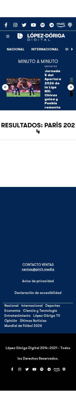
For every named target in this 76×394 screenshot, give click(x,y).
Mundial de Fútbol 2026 (23, 326)
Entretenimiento (17, 316)
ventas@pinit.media (38, 269)
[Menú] (7, 36)
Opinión (10, 321)
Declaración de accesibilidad (38, 293)
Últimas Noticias (33, 321)
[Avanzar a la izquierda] (5, 87)
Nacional (15, 49)
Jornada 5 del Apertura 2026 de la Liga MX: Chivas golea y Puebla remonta (53, 89)
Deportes (51, 66)
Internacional (45, 49)
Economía (12, 311)
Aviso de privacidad (38, 281)
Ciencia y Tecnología (40, 311)
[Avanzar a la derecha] (72, 49)
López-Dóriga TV (46, 316)
